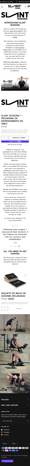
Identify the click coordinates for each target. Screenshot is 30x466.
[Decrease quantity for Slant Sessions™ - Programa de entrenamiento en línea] (2, 138)
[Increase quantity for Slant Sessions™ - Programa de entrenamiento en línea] (7, 138)
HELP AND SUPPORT (9, 405)
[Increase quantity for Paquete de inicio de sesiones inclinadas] (7, 309)
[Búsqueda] (25, 6)
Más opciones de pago (15, 144)
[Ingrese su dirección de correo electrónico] (27, 421)
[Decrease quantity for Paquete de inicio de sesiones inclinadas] (2, 309)
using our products (16, 31)
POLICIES (5, 399)
